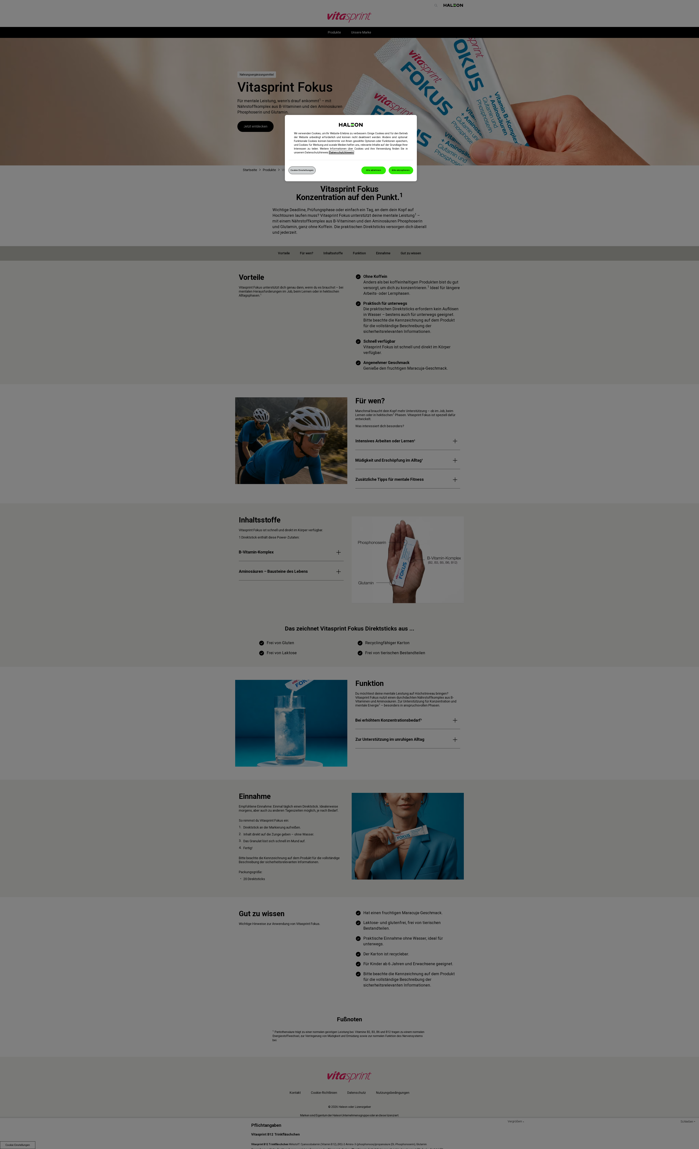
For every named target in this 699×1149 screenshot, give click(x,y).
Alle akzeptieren (401, 170)
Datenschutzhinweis (341, 152)
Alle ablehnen (373, 170)
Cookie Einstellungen (302, 170)
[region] (351, 148)
